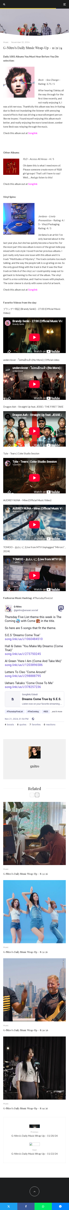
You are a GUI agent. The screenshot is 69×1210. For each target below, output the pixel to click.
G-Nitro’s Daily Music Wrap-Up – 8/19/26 (25, 1108)
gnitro (34, 766)
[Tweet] (8, 1206)
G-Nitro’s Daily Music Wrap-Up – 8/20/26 (25, 1030)
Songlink (32, 133)
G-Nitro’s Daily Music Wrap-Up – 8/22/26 (25, 873)
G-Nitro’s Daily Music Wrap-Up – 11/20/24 (34, 1134)
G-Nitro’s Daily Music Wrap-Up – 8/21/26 (25, 952)
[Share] (26, 1206)
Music (6, 42)
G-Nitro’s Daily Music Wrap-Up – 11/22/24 (34, 1152)
